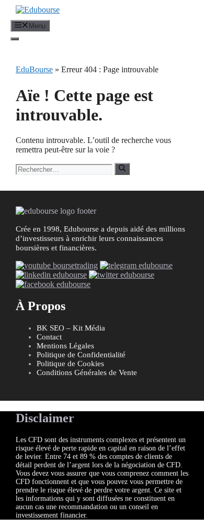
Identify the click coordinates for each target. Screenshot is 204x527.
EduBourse (34, 69)
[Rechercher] (122, 168)
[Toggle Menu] (14, 38)
